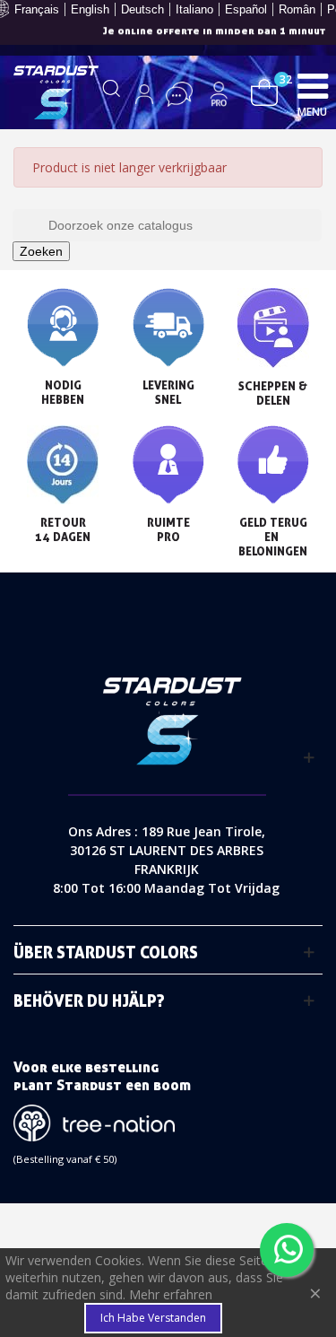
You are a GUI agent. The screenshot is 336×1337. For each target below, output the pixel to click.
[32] (264, 90)
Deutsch (142, 9)
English (90, 9)
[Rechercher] (111, 94)
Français (36, 9)
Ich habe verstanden (153, 1317)
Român (297, 9)
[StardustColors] (56, 92)
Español (246, 9)
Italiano (194, 9)
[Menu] (313, 85)
